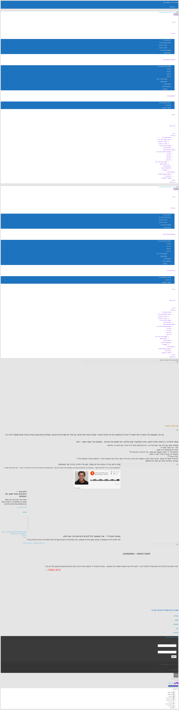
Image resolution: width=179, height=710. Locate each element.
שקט (176, 620)
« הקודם (24, 536)
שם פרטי (174, 643)
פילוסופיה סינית (21, 534)
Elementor (175, 670)
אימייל (174, 650)
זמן (177, 628)
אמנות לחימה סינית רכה (10, 532)
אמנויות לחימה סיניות (21, 532)
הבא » (25, 538)
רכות (15, 534)
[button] (173, 686)
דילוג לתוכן (171, 683)
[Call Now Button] (176, 683)
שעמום (12, 534)
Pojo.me (166, 664)
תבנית (176, 616)
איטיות (175, 632)
